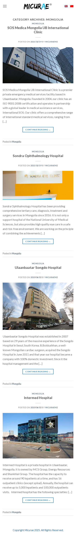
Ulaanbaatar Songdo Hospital (38, 267)
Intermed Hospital (38, 398)
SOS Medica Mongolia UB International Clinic (38, 30)
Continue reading (38, 129)
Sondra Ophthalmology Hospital (38, 156)
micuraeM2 (51, 42)
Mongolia (38, 23)
